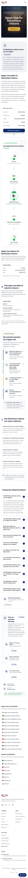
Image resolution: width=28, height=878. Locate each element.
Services (3, 816)
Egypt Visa (8, 8)
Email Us (9, 604)
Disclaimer (17, 821)
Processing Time (5, 843)
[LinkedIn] (12, 805)
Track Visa (3, 835)
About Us (3, 813)
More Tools (4, 846)
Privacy (11, 872)
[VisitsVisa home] (4, 2)
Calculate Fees (4, 840)
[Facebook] (2, 805)
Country (3, 821)
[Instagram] (6, 805)
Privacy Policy (18, 813)
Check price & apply (13, 130)
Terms (16, 872)
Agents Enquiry (5, 824)
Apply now (13, 29)
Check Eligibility (5, 838)
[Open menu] (25, 2)
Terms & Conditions (20, 816)
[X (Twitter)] (9, 805)
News (2, 819)
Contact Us (4, 827)
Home (3, 8)
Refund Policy (18, 819)
